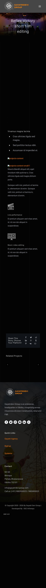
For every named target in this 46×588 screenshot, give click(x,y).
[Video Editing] (15, 158)
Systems (8, 453)
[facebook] (6, 422)
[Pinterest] (26, 343)
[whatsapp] (28, 422)
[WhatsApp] (31, 340)
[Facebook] (26, 337)
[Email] (35, 343)
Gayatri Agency (11, 438)
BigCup (8, 446)
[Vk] (31, 343)
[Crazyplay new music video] (13, 364)
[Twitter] (31, 337)
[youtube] (20, 422)
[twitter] (11, 422)
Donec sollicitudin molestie (22, 59)
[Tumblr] (36, 340)
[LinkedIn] (26, 340)
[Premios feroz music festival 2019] (33, 364)
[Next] (38, 364)
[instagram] (15, 422)
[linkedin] (24, 422)
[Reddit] (36, 337)
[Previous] (7, 364)
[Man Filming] (19, 165)
